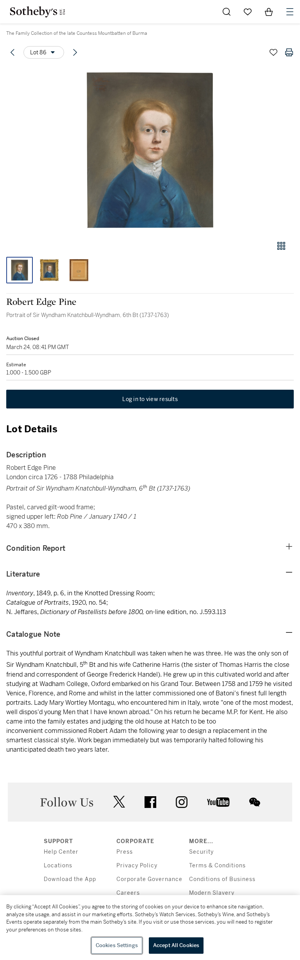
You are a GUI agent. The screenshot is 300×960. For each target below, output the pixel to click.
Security (201, 852)
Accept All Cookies (176, 945)
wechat (254, 802)
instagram (182, 802)
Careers (128, 893)
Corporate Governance (149, 879)
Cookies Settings (117, 945)
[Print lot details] (289, 52)
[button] (150, 150)
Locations (58, 865)
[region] (150, 927)
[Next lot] (75, 52)
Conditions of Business (222, 879)
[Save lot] (273, 52)
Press (124, 852)
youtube (218, 802)
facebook (150, 802)
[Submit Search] (226, 12)
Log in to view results (150, 399)
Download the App (70, 879)
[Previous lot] (12, 52)
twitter (119, 802)
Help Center (61, 852)
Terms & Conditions (217, 865)
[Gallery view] (281, 246)
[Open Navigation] (290, 12)
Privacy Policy (136, 865)
